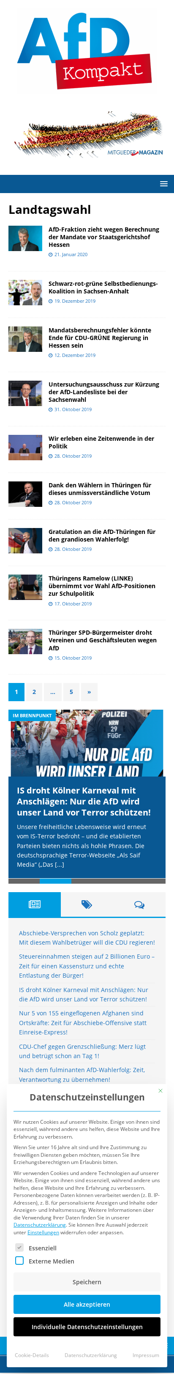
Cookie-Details (32, 1355)
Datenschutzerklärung (40, 1224)
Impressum (146, 1355)
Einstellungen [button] (43, 1232)
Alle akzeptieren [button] (87, 1304)
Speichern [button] (87, 1282)
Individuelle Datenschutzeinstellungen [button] (87, 1327)
